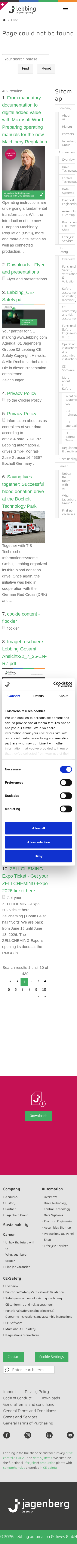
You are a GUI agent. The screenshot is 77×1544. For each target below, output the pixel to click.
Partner (10, 1209)
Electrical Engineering (68, 202)
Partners (68, 133)
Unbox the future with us (66, 481)
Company (65, 108)
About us (66, 117)
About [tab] (63, 696)
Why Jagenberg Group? (68, 499)
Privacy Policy (21, 393)
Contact (14, 1356)
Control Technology (68, 180)
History (67, 126)
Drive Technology (68, 169)
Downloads (38, 1115)
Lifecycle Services (68, 239)
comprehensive (14, 1467)
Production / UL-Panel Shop (68, 226)
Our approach (70, 423)
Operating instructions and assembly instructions (68, 351)
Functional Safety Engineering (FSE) (68, 331)
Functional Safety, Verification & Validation (68, 274)
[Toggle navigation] (66, 9)
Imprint (9, 1392)
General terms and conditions (28, 1404)
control (8, 1458)
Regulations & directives (68, 449)
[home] (4, 20)
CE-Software (13, 1322)
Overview (68, 159)
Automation (67, 152)
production (47, 1462)
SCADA (19, 1458)
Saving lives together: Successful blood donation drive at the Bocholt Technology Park (23, 491)
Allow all (38, 828)
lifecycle (30, 1462)
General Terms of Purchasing (28, 1423)
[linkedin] (49, 1435)
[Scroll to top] (68, 1535)
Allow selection (38, 842)
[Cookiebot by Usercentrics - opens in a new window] (54, 684)
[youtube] (70, 1435)
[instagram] (27, 1435)
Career (63, 466)
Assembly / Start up (68, 213)
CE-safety (50, 1467)
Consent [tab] (13, 696)
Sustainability (67, 458)
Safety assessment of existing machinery (68, 294)
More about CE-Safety (66, 383)
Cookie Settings (51, 1356)
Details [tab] (38, 696)
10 (44, 989)
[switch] (66, 782)
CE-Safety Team (70, 437)
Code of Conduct (17, 1398)
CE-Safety (63, 250)
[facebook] (6, 1435)
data (36, 1458)
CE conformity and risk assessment (68, 313)
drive (69, 1453)
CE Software (68, 368)
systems (46, 1458)
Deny (38, 856)
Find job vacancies (68, 512)
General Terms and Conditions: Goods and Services (29, 1414)
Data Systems (68, 191)
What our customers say (70, 400)
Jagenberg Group (68, 143)
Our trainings (70, 412)
